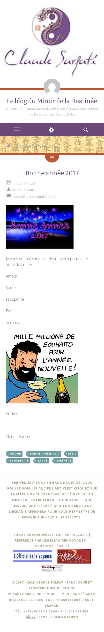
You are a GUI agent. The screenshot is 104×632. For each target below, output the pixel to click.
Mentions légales (52, 546)
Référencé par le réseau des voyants (50, 540)
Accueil (80, 534)
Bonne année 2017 (52, 173)
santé (42, 460)
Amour (15, 453)
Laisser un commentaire (34, 196)
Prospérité (19, 460)
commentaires (64, 617)
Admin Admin (23, 190)
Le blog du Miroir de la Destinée (52, 101)
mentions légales (78, 594)
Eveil (72, 453)
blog (43, 617)
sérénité (63, 460)
